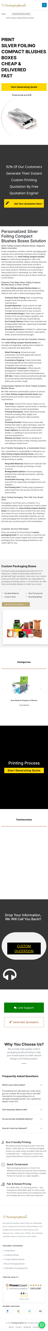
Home (3, 14)
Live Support (25, 1007)
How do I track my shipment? (14, 1128)
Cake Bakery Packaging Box (16, 1268)
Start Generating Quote (24, 770)
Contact (36, 1327)
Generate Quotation (26, 1022)
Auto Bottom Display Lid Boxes (24, 700)
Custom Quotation (24, 948)
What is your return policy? (13, 1085)
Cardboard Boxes (11, 1255)
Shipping (27, 1327)
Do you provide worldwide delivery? (17, 1119)
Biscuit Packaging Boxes (14, 1264)
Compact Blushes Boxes (21, 14)
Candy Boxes (9, 1250)
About (11, 1327)
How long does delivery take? (14, 1109)
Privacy (19, 1327)
